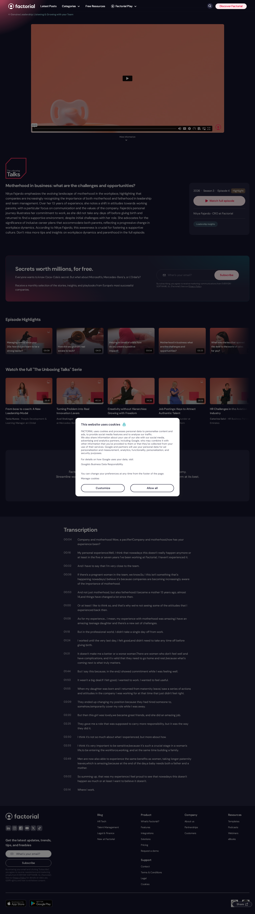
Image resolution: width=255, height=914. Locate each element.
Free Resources (95, 6)
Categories (69, 6)
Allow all (152, 488)
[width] (21, 6)
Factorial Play (124, 6)
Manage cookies (90, 478)
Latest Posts (48, 6)
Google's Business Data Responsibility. (102, 464)
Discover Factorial (231, 6)
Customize (103, 488)
